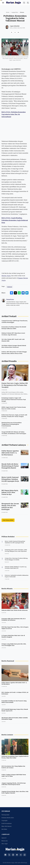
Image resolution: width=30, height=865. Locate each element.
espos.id (4, 838)
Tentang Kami (5, 814)
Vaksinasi (9, 286)
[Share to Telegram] (26, 292)
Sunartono (10, 299)
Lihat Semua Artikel (8, 520)
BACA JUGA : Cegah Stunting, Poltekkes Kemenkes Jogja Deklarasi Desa (15, 220)
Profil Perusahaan (7, 823)
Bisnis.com (5, 840)
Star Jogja (5, 843)
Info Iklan (4, 829)
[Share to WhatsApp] (19, 292)
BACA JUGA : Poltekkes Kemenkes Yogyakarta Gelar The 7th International (14, 114)
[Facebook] (5, 854)
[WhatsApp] (24, 854)
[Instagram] (13, 854)
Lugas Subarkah (14, 26)
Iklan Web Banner (7, 826)
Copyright (4, 820)
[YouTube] (16, 854)
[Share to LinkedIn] (23, 292)
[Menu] (3, 3)
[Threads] (20, 854)
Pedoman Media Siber (8, 817)
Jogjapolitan (14, 12)
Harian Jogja (6, 275)
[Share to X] (15, 292)
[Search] (24, 2)
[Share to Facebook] (11, 292)
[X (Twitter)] (9, 854)
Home (7, 12)
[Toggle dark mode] (27, 2)
